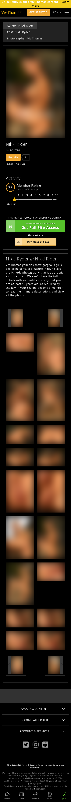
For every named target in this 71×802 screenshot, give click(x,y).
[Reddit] (45, 744)
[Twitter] (26, 744)
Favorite (13, 157)
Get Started (38, 12)
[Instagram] (36, 744)
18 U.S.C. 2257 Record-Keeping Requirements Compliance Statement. (35, 766)
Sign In (56, 12)
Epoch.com (39, 789)
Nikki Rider (16, 144)
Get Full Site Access (40, 226)
